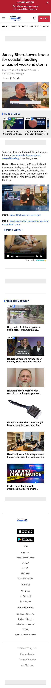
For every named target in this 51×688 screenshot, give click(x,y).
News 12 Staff (8, 70)
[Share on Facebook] (11, 78)
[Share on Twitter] (14, 78)
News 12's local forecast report (25, 215)
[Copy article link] (18, 78)
